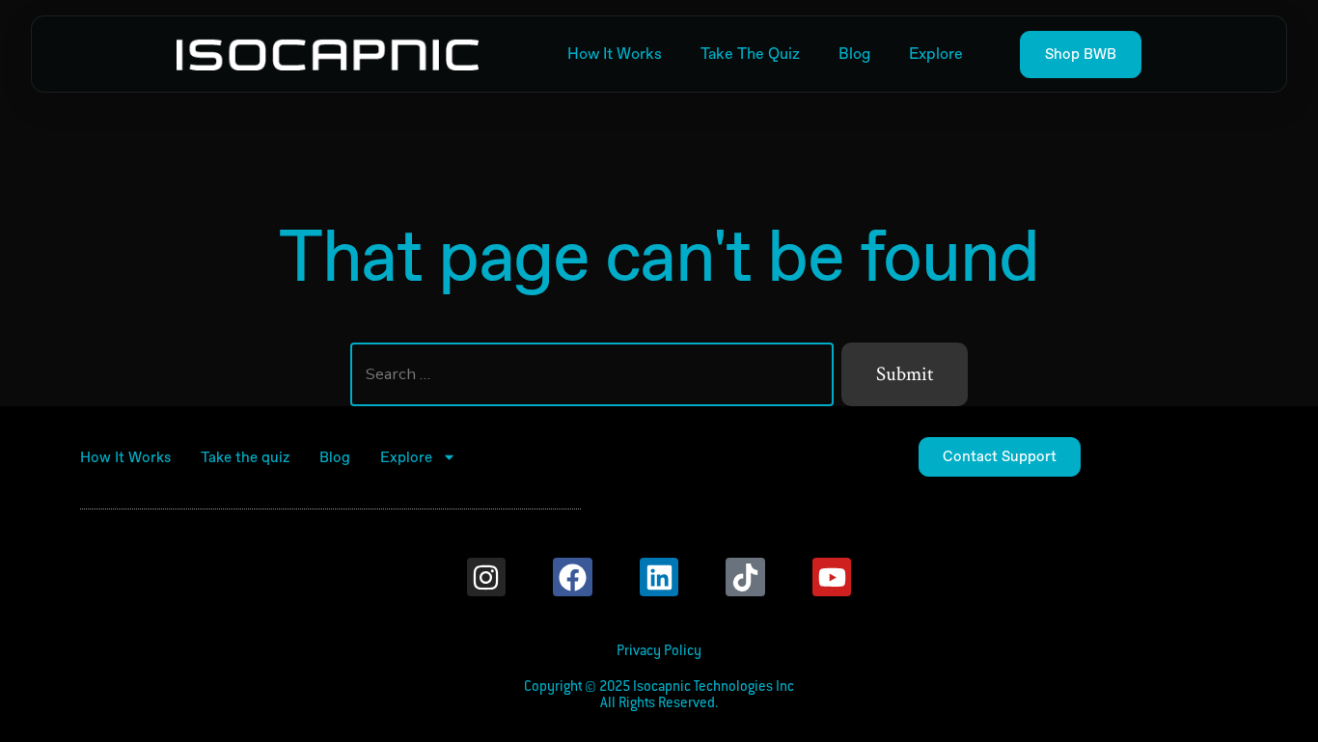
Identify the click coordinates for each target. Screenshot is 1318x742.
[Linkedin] (659, 577)
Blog (854, 53)
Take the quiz (750, 53)
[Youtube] (832, 577)
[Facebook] (572, 577)
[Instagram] (487, 577)
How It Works (614, 53)
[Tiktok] (745, 577)
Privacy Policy (659, 652)
